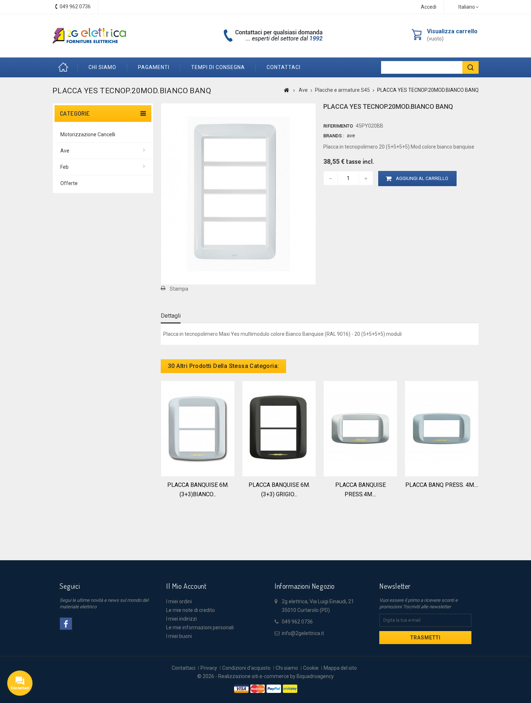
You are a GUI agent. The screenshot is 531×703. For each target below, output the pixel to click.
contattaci (284, 67)
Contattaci (183, 668)
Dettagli (171, 315)
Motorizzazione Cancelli (87, 134)
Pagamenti (153, 67)
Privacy (208, 668)
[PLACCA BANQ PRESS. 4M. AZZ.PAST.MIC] (441, 428)
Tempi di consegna (218, 67)
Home (65, 67)
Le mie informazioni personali (200, 627)
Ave (64, 151)
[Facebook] (66, 624)
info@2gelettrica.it (303, 633)
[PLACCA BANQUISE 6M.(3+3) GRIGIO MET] (279, 428)
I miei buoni (179, 636)
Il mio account (186, 586)
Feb (64, 167)
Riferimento (338, 126)
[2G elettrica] (89, 36)
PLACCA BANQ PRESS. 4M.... (441, 484)
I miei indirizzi (181, 619)
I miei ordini (179, 601)
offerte (69, 183)
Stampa (179, 289)
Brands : (333, 135)
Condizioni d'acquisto (246, 668)
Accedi (428, 7)
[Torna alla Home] (286, 90)
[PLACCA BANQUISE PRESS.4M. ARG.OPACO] (360, 428)
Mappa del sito (340, 668)
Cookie (311, 668)
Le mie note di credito (190, 610)
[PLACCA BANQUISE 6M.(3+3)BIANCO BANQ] (197, 428)
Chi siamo (102, 67)
